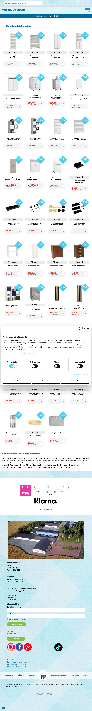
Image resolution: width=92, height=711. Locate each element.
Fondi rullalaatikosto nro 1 (79, 99)
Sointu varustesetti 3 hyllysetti (13, 393)
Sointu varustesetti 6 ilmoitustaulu (79, 393)
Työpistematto (56, 433)
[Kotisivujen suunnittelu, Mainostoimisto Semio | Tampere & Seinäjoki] (41, 697)
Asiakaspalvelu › (46, 509)
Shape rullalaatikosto (35, 308)
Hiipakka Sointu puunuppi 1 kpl (57, 223)
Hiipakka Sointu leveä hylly (13, 223)
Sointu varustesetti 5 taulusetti (57, 393)
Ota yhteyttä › (16, 638)
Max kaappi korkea (35, 265)
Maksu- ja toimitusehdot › (46, 507)
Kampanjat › (11, 631)
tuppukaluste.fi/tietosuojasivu (30, 354)
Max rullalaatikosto (79, 265)
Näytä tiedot (79, 374)
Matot (31, 675)
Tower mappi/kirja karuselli (13, 433)
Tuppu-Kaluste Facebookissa (17, 664)
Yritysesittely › (12, 633)
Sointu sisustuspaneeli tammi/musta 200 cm (79, 307)
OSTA (19, 61)
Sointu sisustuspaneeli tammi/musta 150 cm (57, 307)
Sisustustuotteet (58, 675)
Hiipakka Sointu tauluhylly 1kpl (79, 223)
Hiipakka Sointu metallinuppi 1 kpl (35, 223)
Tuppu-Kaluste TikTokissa (16, 660)
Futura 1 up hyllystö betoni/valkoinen (12, 138)
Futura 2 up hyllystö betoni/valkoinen (35, 138)
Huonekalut (9, 675)
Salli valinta (46, 381)
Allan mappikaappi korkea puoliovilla (79, 56)
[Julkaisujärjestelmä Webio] (50, 697)
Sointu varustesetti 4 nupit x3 (35, 393)
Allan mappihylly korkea (13, 56)
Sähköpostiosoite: (14, 607)
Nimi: (9, 613)
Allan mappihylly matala (35, 56)
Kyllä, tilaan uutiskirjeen (18, 619)
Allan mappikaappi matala (12, 99)
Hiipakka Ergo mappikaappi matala (35, 178)
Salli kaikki (75, 381)
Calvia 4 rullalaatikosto (35, 96)
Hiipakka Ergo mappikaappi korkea (13, 178)
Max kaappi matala (57, 265)
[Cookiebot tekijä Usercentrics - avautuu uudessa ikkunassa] (79, 329)
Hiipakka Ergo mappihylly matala (79, 138)
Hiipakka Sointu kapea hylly (79, 181)
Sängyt (21, 675)
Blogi (85, 675)
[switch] (35, 366)
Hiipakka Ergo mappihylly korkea (57, 138)
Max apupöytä (12, 265)
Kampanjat (75, 675)
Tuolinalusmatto (35, 435)
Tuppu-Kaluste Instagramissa (17, 662)
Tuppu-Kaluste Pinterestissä (17, 666)
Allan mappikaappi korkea (57, 56)
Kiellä (17, 381)
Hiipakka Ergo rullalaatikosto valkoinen (57, 179)
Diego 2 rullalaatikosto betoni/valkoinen (57, 97)
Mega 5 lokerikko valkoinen (13, 306)
